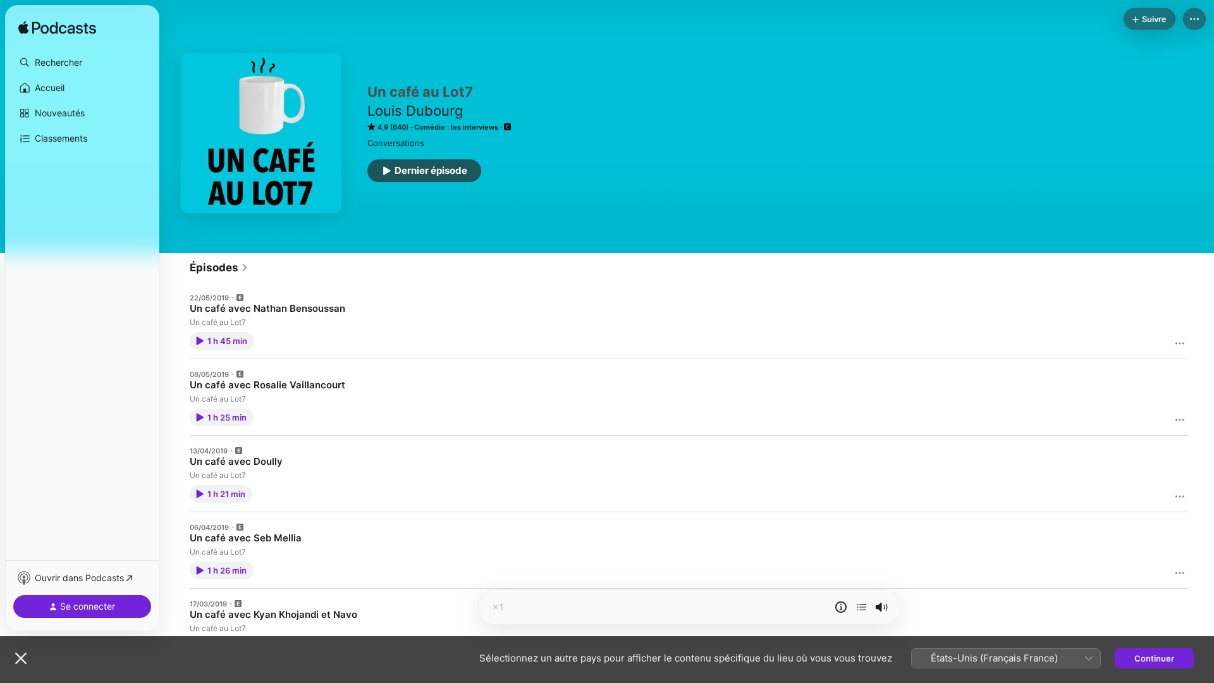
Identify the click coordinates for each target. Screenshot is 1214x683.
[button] (82, 62)
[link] (219, 267)
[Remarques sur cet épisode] (841, 607)
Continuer (1154, 658)
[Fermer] (21, 658)
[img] (57, 28)
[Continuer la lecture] (861, 607)
